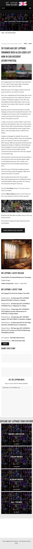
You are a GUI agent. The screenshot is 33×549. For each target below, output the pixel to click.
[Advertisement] (18, 36)
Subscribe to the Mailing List (11, 387)
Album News (11, 194)
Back (5, 344)
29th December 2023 (18, 341)
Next (30, 43)
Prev (25, 43)
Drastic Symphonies (7, 283)
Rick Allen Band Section (17, 337)
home (2, 32)
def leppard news (10, 32)
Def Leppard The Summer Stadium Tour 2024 (15, 293)
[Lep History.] (16, 212)
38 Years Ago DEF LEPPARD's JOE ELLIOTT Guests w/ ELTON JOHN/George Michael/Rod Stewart (15, 330)
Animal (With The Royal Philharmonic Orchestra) (16, 277)
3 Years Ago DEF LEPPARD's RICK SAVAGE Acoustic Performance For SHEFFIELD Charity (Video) (15, 311)
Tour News (10, 188)
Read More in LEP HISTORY (13, 230)
